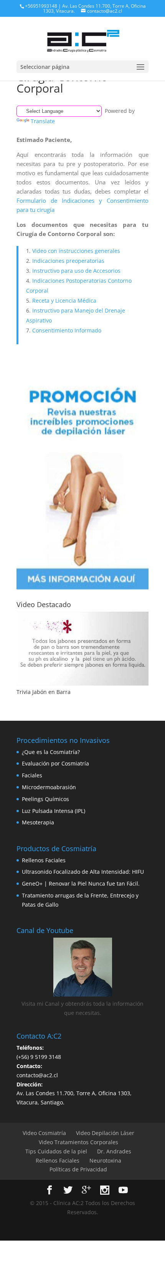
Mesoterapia (38, 822)
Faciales (32, 775)
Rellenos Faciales (44, 860)
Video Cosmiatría (44, 1133)
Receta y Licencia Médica (64, 300)
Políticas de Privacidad (78, 1169)
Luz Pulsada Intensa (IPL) (53, 810)
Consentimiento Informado (66, 330)
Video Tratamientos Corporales (78, 1142)
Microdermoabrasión (49, 787)
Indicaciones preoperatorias (68, 260)
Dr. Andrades (114, 1151)
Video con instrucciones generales (76, 250)
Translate (43, 121)
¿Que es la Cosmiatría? (51, 752)
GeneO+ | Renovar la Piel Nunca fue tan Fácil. (81, 883)
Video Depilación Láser (105, 1133)
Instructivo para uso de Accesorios (76, 270)
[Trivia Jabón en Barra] (82, 649)
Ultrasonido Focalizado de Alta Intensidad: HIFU (83, 871)
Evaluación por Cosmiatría (55, 763)
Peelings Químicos (45, 799)
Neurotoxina (105, 1160)
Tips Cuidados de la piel (56, 1151)
